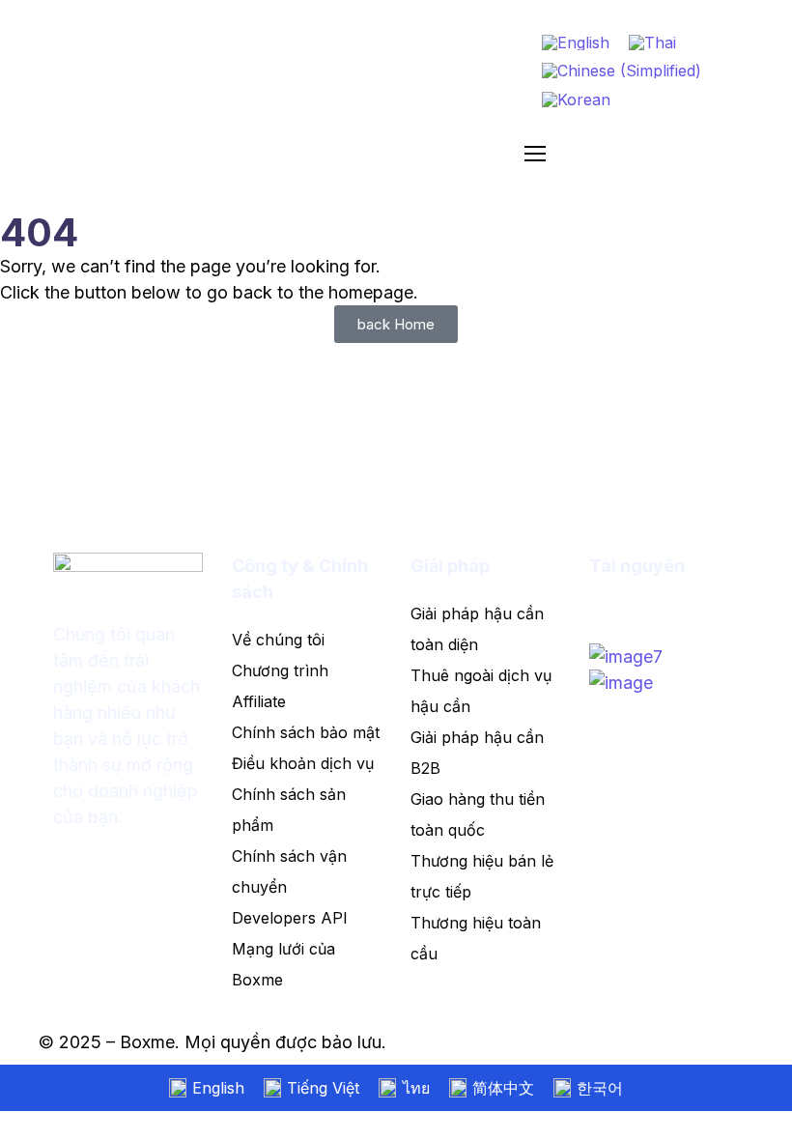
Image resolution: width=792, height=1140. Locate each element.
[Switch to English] (575, 42)
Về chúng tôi (278, 639)
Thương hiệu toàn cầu (475, 938)
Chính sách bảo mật (306, 732)
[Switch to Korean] (576, 99)
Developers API (290, 917)
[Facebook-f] (597, 609)
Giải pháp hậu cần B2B (477, 752)
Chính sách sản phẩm (289, 809)
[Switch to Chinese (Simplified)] (621, 71)
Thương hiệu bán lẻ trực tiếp (481, 876)
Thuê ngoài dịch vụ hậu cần (481, 691)
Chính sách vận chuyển (289, 871)
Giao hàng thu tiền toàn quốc (477, 814)
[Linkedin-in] (637, 609)
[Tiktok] (617, 609)
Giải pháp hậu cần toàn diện (477, 629)
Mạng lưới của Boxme (283, 964)
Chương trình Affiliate (280, 686)
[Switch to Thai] (652, 42)
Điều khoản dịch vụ (303, 763)
